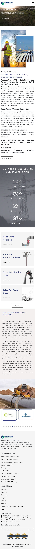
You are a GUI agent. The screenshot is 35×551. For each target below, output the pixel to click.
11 (25, 427)
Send (29, 530)
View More (7, 244)
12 (27, 427)
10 (23, 427)
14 (31, 427)
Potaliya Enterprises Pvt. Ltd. (19, 544)
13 (29, 427)
